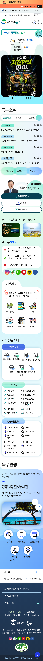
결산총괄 (10, 442)
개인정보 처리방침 (14, 612)
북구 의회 (27, 15)
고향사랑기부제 (30, 452)
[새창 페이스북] (35, 272)
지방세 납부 (11, 402)
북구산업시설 (29, 446)
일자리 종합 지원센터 (11, 447)
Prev (1, 2)
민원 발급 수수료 (30, 394)
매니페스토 (23, 209)
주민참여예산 (29, 431)
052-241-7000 (16, 633)
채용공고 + (34, 171)
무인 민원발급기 (30, 398)
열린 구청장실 (17, 15)
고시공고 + (8, 171)
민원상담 (10, 394)
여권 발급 (27, 409)
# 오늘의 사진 (30, 219)
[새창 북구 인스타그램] (7, 272)
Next (41, 2)
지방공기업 (28, 442)
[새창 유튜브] (23, 272)
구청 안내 (10, 390)
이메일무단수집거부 (12, 615)
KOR (36, 15)
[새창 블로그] (18, 272)
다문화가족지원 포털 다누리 (14, 579)
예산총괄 (27, 435)
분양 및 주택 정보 (13, 427)
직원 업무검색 (29, 390)
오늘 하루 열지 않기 (29, 6)
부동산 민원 (28, 413)
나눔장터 (27, 427)
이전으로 (13, 98)
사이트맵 (26, 615)
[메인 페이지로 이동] (10, 20)
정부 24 (10, 398)
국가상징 (6, 15)
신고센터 (10, 409)
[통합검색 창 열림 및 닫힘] (34, 21)
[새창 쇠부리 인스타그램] (12, 272)
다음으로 (23, 98)
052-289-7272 (35, 633)
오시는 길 (35, 615)
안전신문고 (11, 413)
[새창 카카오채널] (29, 272)
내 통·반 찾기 (12, 452)
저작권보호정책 (29, 612)
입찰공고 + (21, 171)
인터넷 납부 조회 (28, 403)
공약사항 (23, 203)
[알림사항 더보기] (39, 118)
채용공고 (10, 431)
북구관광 (9, 464)
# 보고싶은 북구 (11, 219)
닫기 (39, 6)
